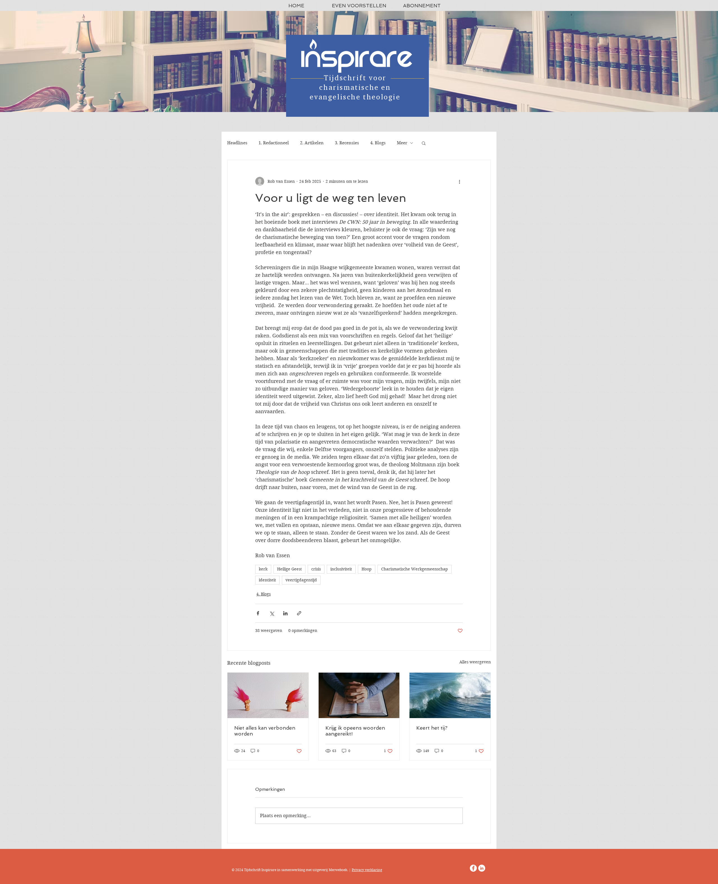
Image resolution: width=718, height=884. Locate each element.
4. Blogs (378, 142)
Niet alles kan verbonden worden (264, 731)
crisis (316, 569)
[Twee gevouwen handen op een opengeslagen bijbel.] (359, 695)
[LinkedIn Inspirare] (481, 868)
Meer (402, 142)
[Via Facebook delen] (258, 613)
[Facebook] (473, 868)
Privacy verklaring (367, 870)
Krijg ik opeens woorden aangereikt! (355, 731)
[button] (423, 143)
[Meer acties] (459, 181)
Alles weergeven (475, 661)
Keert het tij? (431, 728)
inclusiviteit (341, 569)
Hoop (367, 569)
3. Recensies (347, 142)
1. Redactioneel (274, 142)
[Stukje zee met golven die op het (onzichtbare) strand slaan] (450, 695)
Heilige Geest (289, 569)
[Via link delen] (299, 613)
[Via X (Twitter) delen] (271, 613)
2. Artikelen (312, 142)
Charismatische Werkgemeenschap (414, 569)
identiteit (267, 580)
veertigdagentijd (301, 580)
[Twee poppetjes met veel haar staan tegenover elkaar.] (268, 695)
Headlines (237, 142)
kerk (263, 569)
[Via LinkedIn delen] (285, 613)
